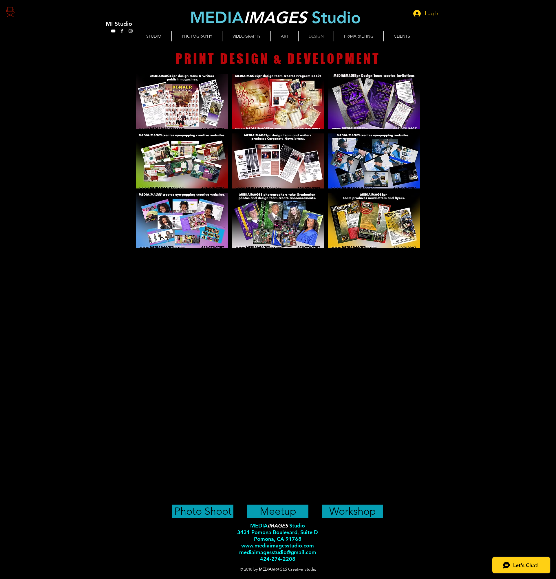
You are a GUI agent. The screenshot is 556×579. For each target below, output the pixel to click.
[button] (182, 101)
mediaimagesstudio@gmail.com (277, 552)
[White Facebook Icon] (122, 31)
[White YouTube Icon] (113, 31)
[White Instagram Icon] (130, 31)
